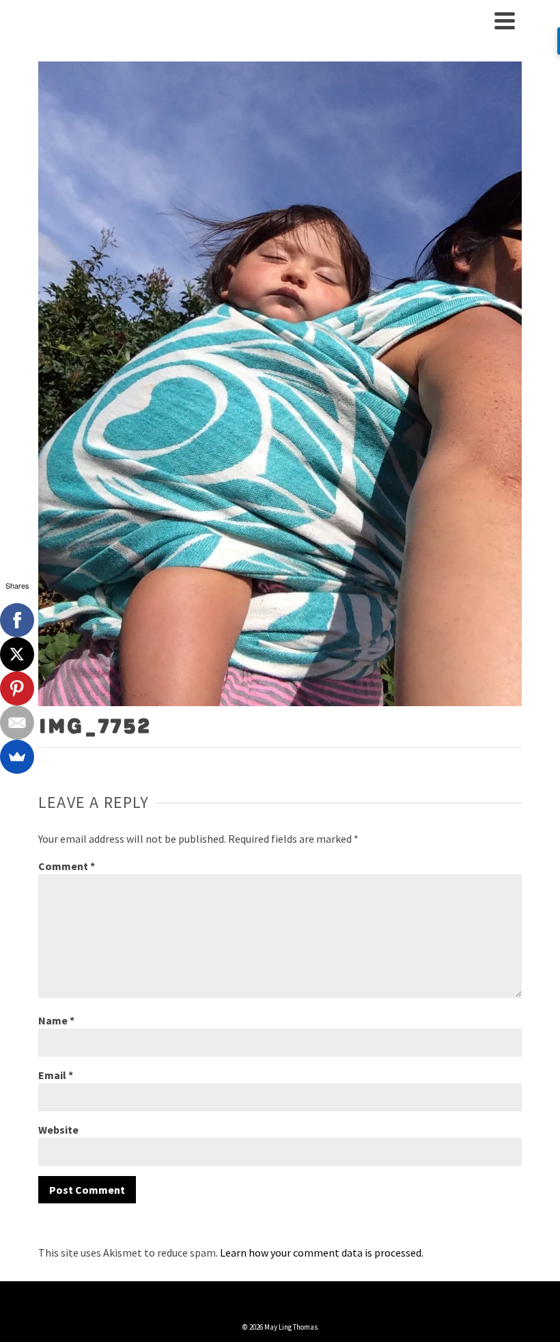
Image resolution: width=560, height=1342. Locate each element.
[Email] (17, 722)
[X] (17, 654)
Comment (66, 866)
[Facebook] (17, 620)
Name (56, 1020)
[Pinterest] (17, 688)
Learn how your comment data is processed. (321, 1252)
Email (55, 1075)
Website (58, 1129)
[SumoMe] (17, 757)
